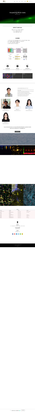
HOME (14, 1)
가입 (30, 1)
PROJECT (22, 1)
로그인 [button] (29, 1)
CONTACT (25, 1)
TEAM (19, 1)
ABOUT (17, 1)
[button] (18, 43)
